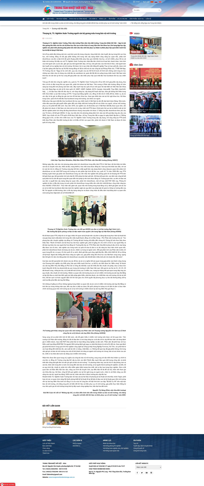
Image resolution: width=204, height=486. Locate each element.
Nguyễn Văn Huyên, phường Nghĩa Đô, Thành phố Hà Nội (84, 2)
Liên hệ (148, 19)
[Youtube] (147, 473)
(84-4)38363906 (55, 2)
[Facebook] (137, 473)
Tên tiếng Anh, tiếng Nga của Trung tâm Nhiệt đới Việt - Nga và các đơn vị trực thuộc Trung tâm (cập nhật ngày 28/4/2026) (154, 23)
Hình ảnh (138, 65)
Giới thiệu (50, 19)
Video (137, 33)
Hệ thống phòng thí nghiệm (112, 446)
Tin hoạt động (61, 19)
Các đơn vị (93, 19)
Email (138, 2)
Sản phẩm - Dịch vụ (136, 19)
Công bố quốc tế (138, 448)
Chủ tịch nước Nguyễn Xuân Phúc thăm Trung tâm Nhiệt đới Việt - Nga (145, 110)
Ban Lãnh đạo (47, 446)
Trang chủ (45, 28)
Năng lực (102, 19)
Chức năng (46, 448)
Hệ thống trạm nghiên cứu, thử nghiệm (115, 448)
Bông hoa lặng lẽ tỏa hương (51, 427)
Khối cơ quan (77, 443)
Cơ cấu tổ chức (47, 451)
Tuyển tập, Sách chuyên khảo (142, 446)
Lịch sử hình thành (48, 443)
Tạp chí (135, 443)
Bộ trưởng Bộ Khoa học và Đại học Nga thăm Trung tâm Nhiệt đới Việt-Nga (145, 134)
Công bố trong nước (140, 451)
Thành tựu (45, 453)
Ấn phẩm (112, 19)
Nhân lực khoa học (109, 443)
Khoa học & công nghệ (78, 19)
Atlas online (122, 19)
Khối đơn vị (76, 446)
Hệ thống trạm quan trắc (111, 451)
